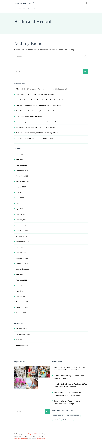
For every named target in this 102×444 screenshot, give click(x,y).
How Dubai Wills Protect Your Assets (29, 116)
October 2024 (21, 236)
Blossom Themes (20, 439)
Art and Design (21, 329)
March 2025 (20, 214)
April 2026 (20, 159)
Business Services (23, 334)
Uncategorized (22, 345)
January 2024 (21, 252)
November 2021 (22, 307)
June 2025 (20, 198)
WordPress (41, 439)
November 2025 (22, 176)
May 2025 (19, 203)
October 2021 (21, 313)
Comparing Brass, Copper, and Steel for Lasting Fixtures (37, 133)
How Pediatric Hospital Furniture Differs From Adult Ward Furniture (40, 100)
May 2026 (19, 154)
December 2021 (22, 302)
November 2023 (22, 263)
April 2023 (20, 274)
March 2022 (20, 296)
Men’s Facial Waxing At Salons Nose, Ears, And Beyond (36, 94)
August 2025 (21, 187)
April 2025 (20, 209)
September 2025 (22, 181)
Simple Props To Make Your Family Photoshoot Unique (36, 138)
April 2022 (20, 291)
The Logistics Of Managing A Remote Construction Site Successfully (42, 89)
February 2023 (21, 280)
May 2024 (19, 247)
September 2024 (22, 242)
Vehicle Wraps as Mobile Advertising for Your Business (36, 127)
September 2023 (22, 269)
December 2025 (22, 170)
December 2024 (22, 231)
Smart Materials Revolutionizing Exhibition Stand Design (37, 111)
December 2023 (22, 258)
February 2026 (21, 165)
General (19, 339)
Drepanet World (24, 3)
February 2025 (21, 220)
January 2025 (21, 225)
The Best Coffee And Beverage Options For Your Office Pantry (39, 105)
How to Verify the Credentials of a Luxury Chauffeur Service (38, 122)
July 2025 (19, 192)
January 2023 (21, 285)
